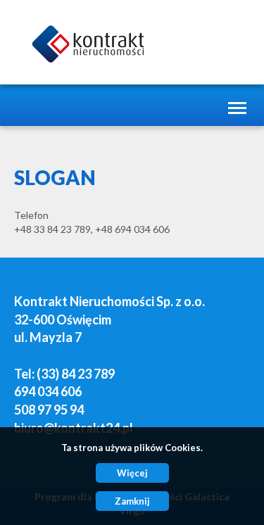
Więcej (132, 473)
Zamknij (132, 501)
